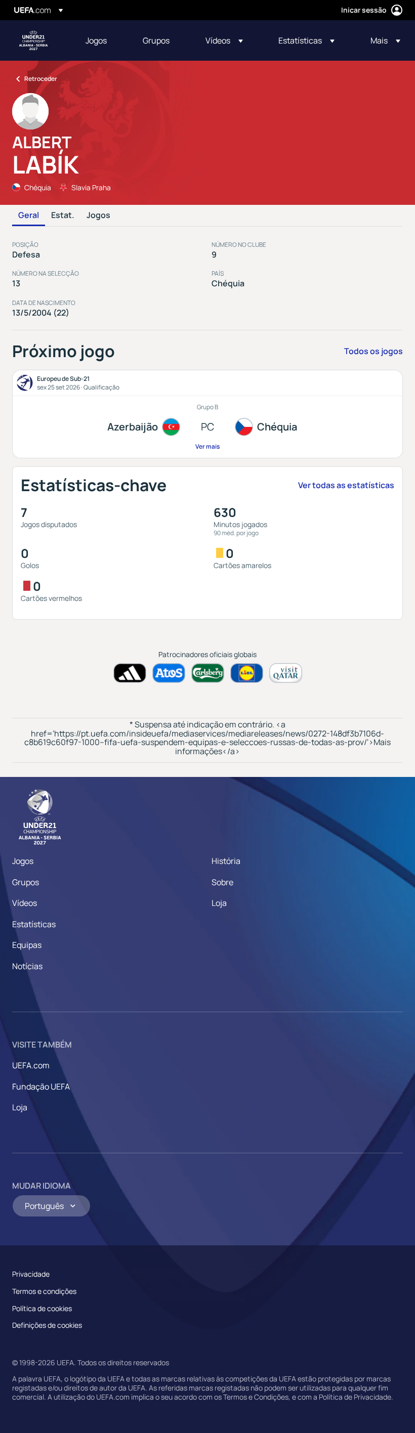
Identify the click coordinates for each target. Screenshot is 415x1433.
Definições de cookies (47, 1325)
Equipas (27, 944)
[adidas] (129, 673)
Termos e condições (44, 1291)
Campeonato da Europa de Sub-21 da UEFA (33, 40)
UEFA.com (31, 1065)
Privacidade (31, 1274)
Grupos (25, 882)
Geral (28, 215)
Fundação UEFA (41, 1086)
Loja (219, 902)
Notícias (27, 966)
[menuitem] (101, 40)
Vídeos (24, 902)
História (226, 860)
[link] (96, 40)
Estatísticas (34, 924)
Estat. (62, 215)
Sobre (222, 882)
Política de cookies (42, 1308)
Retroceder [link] (40, 78)
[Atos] (168, 673)
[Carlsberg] (207, 673)
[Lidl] (246, 673)
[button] (224, 40)
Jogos (98, 215)
